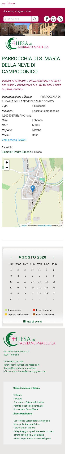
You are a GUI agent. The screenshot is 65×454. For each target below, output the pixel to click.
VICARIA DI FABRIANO (14, 81)
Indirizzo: (7, 111)
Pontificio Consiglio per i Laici (28, 405)
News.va (18, 398)
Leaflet (24, 225)
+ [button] (7, 162)
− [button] (7, 167)
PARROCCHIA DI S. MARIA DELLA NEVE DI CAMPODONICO (31, 159)
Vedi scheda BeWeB (14, 140)
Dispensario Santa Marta (26, 409)
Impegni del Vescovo (18, 314)
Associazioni (14, 310)
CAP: (5, 125)
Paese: (6, 135)
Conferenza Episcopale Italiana (29, 402)
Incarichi (7, 147)
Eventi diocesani (44, 310)
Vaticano (18, 395)
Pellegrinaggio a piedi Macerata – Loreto (34, 431)
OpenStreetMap (45, 225)
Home (11, 3)
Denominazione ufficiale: (17, 96)
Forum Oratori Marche (24, 427)
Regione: (7, 130)
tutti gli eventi (34, 321)
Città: (5, 120)
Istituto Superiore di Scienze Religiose (32, 438)
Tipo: (5, 106)
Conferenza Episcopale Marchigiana (32, 420)
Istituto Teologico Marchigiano (29, 434)
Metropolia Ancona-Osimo (27, 424)
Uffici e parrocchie (45, 314)
